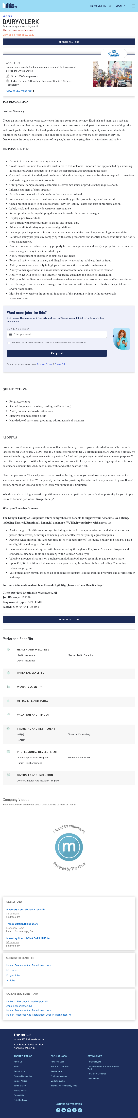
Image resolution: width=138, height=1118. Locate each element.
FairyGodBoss (20, 1099)
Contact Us (19, 1095)
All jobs (10, 980)
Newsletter (99, 5)
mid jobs (11, 970)
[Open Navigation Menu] (133, 5)
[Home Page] (10, 6)
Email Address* (18, 329)
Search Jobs (19, 1071)
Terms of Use (20, 1085)
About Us (18, 1061)
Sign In (121, 5)
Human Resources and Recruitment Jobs (28, 1010)
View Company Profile (19, 91)
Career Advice (20, 1080)
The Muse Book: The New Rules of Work (103, 1067)
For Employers (94, 1061)
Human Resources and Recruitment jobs (28, 965)
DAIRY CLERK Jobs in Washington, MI (27, 1001)
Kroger (7, 16)
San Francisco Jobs (60, 1066)
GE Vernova (12, 913)
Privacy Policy (61, 364)
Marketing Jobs (58, 1080)
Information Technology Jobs (64, 1085)
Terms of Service (44, 364)
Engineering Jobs (59, 1075)
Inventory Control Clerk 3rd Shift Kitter (28, 938)
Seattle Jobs (56, 1071)
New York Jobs (57, 1061)
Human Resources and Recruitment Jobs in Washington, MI (39, 1014)
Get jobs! (57, 353)
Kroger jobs (13, 975)
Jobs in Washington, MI (19, 1005)
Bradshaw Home (15, 927)
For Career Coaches (97, 1073)
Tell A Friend (93, 1078)
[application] (69, 848)
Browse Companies (23, 1075)
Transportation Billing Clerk (22, 923)
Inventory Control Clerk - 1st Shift (25, 909)
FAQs (16, 1066)
